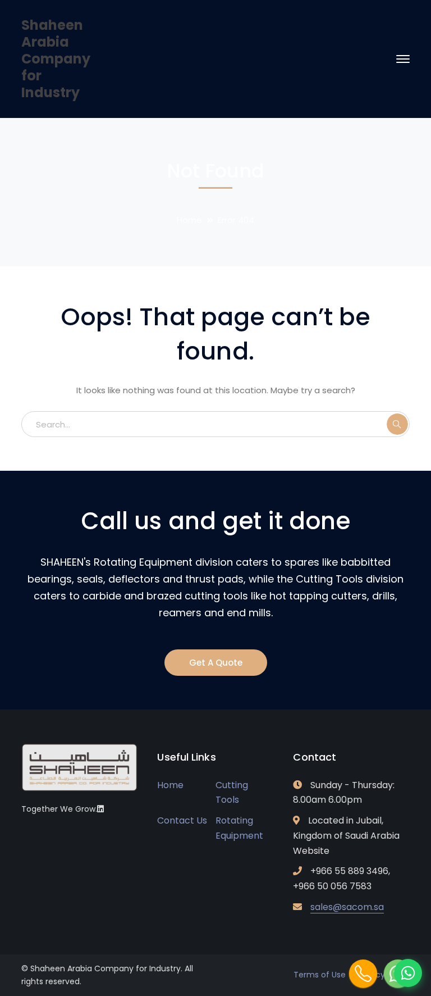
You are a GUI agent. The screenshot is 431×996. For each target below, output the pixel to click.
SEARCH (397, 424)
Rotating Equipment (239, 828)
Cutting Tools (232, 793)
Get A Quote (215, 662)
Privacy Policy (383, 974)
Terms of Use (320, 974)
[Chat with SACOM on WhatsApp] (408, 973)
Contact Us (182, 820)
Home (189, 220)
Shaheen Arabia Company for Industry (55, 59)
